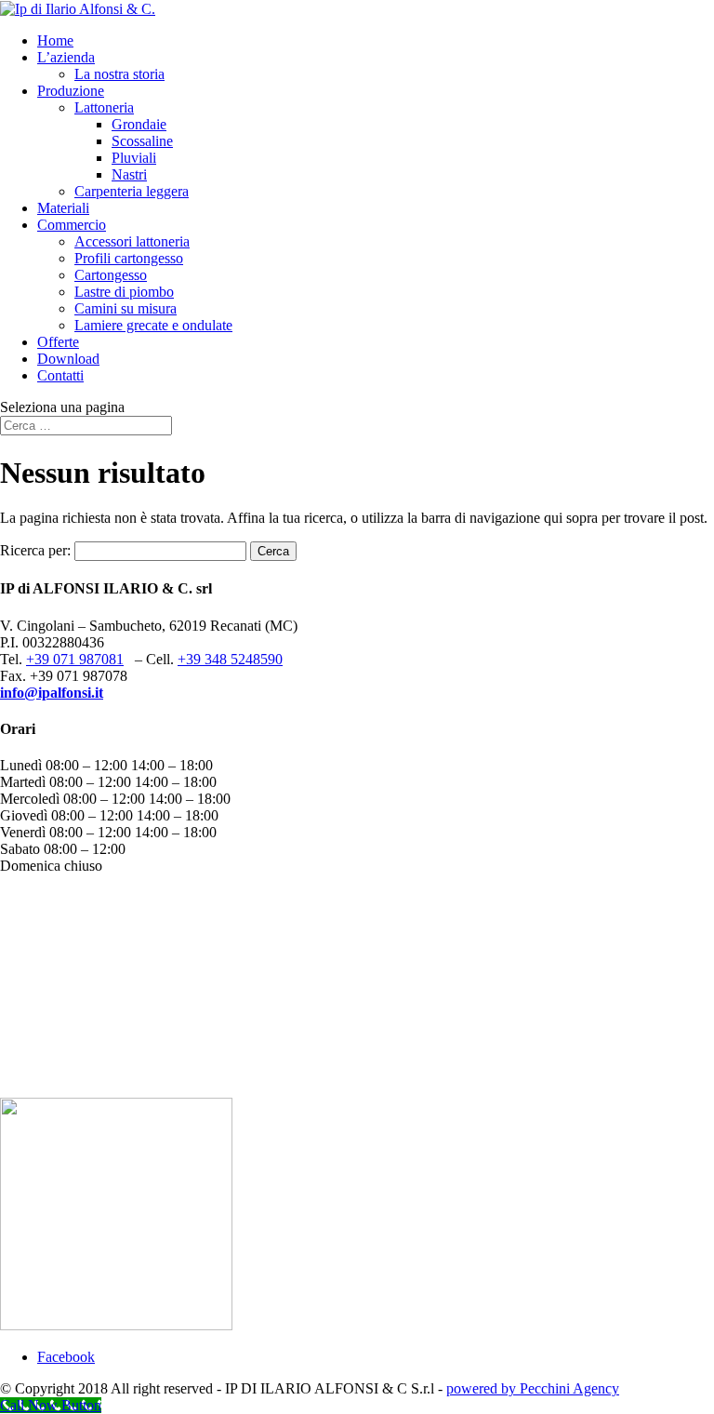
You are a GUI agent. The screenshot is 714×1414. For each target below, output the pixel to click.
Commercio (71, 225)
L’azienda (66, 57)
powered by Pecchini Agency (532, 1388)
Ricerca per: (35, 550)
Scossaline (142, 141)
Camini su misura (125, 308)
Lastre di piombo (124, 292)
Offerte (58, 342)
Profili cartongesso (128, 258)
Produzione (70, 91)
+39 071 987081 (75, 659)
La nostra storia (119, 74)
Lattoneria (104, 107)
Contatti (60, 375)
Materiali (63, 208)
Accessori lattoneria (132, 241)
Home (55, 40)
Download (68, 359)
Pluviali (134, 158)
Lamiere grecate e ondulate (153, 325)
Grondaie (139, 124)
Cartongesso (110, 275)
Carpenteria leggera (131, 191)
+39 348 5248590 (230, 659)
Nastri (129, 174)
